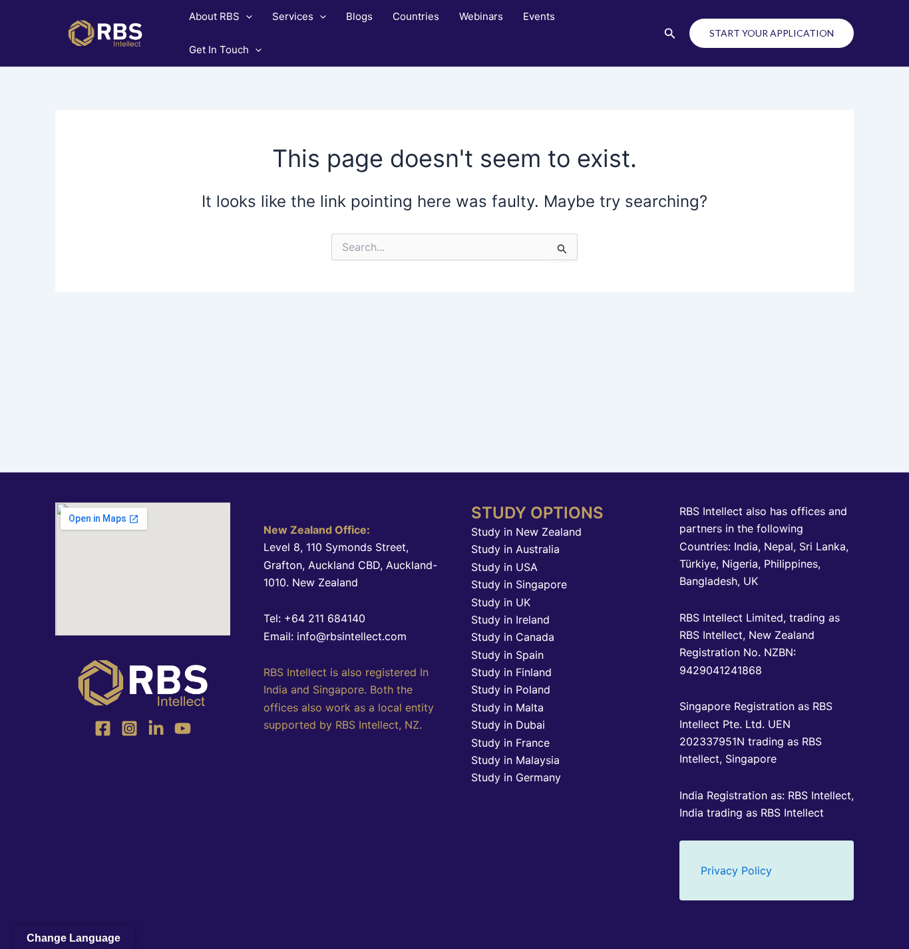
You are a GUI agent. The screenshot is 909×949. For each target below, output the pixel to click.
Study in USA (504, 567)
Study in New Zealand (526, 531)
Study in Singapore (519, 584)
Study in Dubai (508, 724)
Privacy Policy (736, 870)
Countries (416, 16)
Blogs (359, 16)
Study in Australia (515, 549)
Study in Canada (512, 637)
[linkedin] (156, 728)
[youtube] (182, 728)
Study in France (510, 742)
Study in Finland (511, 672)
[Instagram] (129, 728)
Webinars (481, 16)
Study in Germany (516, 777)
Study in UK (500, 602)
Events (539, 16)
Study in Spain (507, 655)
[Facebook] (102, 728)
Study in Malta (507, 707)
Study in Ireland (510, 619)
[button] (246, 16)
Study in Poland (510, 689)
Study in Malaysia (515, 760)
